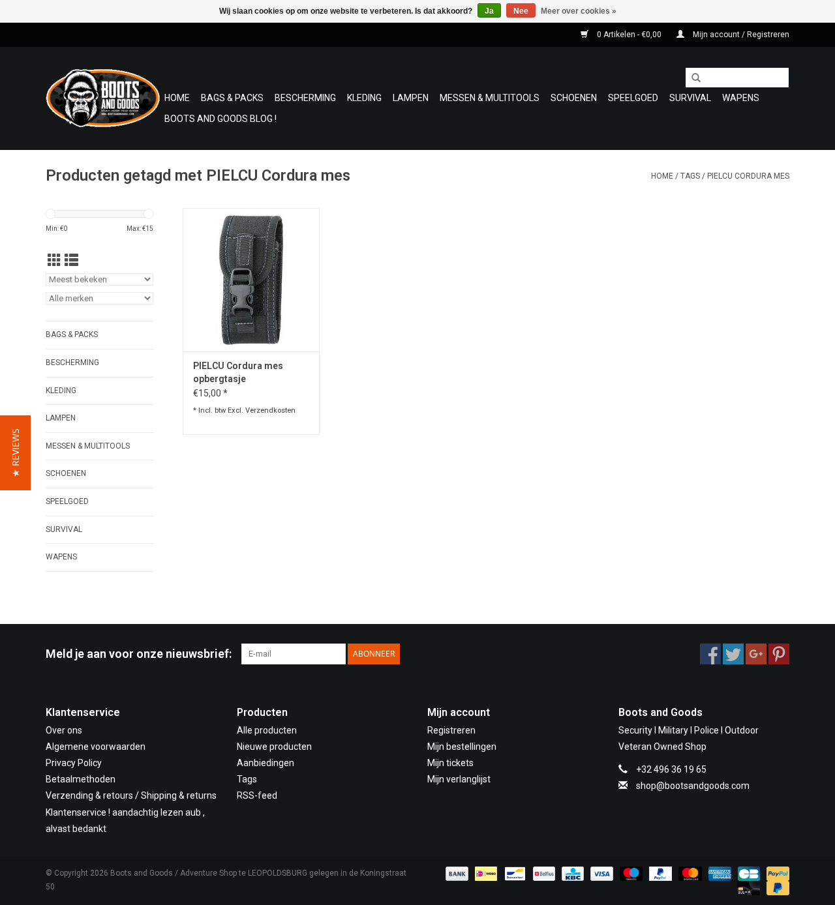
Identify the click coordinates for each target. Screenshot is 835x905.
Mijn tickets (450, 763)
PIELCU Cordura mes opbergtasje (238, 372)
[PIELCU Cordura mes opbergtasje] (251, 279)
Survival (690, 98)
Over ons (64, 730)
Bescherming (305, 98)
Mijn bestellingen (461, 746)
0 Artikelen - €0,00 (629, 34)
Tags (690, 176)
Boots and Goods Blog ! (220, 118)
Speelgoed (633, 98)
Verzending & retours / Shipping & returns (131, 795)
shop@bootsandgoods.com (693, 785)
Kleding (364, 98)
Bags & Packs (232, 98)
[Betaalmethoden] (455, 873)
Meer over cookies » (578, 11)
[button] (15, 452)
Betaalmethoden (80, 779)
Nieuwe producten (274, 746)
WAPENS (740, 98)
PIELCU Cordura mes (748, 176)
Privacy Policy (74, 763)
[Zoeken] (691, 78)
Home (177, 98)
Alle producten (267, 730)
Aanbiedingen (265, 763)
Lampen (411, 98)
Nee (520, 11)
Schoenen (574, 98)
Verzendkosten (270, 410)
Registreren (451, 730)
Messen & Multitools (489, 98)
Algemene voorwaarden (95, 746)
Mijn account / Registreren (740, 34)
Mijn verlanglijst (459, 779)
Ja (489, 11)
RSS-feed (257, 795)
